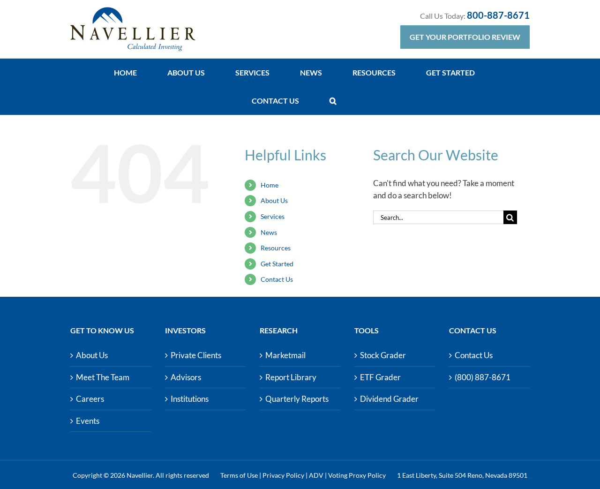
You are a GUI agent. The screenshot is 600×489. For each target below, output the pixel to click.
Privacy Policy (283, 475)
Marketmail (285, 355)
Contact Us (277, 279)
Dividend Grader (389, 399)
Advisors (186, 377)
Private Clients (196, 355)
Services (273, 216)
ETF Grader (380, 377)
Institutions (190, 399)
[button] (333, 101)
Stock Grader (383, 355)
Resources (276, 248)
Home (269, 185)
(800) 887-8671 (482, 377)
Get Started (277, 264)
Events (87, 421)
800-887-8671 (498, 15)
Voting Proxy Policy (357, 475)
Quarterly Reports (297, 399)
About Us (274, 200)
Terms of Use (239, 475)
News (269, 232)
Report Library (290, 377)
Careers (90, 399)
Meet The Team (102, 377)
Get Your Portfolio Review (465, 36)
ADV (316, 475)
